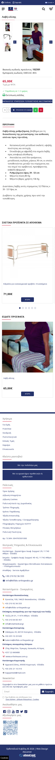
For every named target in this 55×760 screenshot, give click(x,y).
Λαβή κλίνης (8, 378)
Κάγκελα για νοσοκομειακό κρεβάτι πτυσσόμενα (25, 284)
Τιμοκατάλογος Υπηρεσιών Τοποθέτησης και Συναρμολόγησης (27, 101)
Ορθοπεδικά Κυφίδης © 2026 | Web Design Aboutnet (27, 750)
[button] (14, 42)
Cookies (4, 757)
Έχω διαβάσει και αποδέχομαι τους (22, 698)
